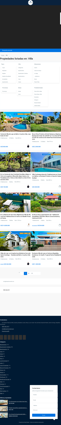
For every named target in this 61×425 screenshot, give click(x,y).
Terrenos (2, 384)
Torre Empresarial (4, 386)
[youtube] (20, 337)
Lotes (1, 363)
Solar (1, 381)
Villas (1, 393)
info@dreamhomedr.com (8, 329)
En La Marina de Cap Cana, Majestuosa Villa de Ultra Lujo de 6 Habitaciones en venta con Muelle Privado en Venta (16, 216)
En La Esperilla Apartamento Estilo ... (17, 414)
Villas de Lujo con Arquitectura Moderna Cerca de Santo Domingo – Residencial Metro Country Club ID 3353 (16, 255)
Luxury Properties (4, 365)
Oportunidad (3, 374)
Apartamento (3, 344)
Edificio (1, 356)
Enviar (43, 415)
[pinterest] (16, 337)
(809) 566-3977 (6, 289)
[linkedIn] (12, 337)
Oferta (1, 370)
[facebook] (1, 337)
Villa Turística (3, 391)
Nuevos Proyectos (4, 367)
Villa (1, 388)
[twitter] (9, 337)
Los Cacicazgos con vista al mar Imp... (18, 401)
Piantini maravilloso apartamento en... (18, 407)
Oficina (1, 372)
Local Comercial (3, 360)
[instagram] (24, 337)
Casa (1, 351)
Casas (1, 354)
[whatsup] (5, 337)
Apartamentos (3, 349)
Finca (1, 358)
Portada (2, 55)
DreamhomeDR (5, 331)
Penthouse (2, 377)
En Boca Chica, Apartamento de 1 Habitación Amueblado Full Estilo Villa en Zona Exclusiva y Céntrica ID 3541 (46, 216)
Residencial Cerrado (4, 379)
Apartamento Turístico (5, 347)
